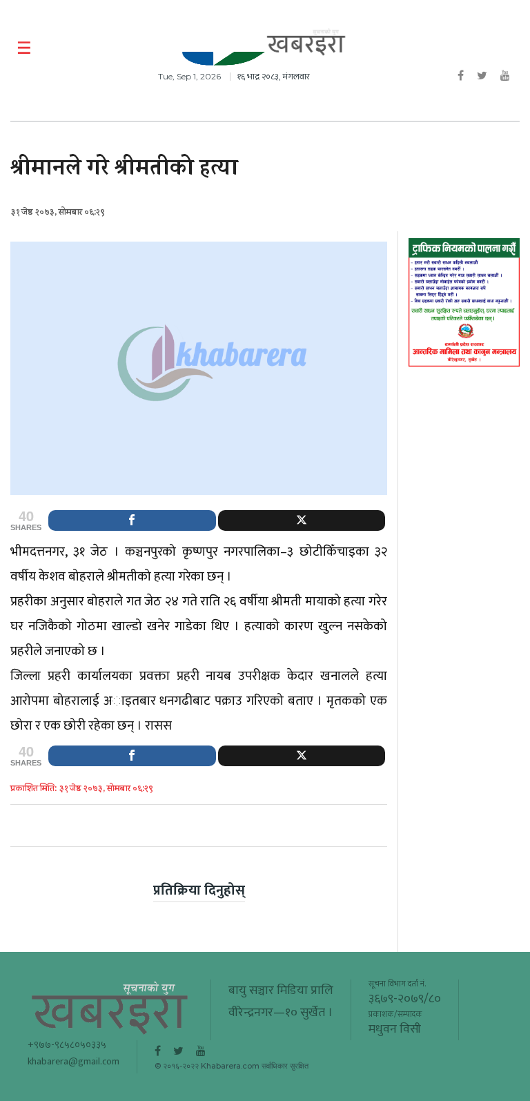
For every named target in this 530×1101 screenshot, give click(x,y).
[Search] (511, 48)
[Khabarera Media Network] (306, 42)
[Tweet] (302, 520)
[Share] (132, 520)
